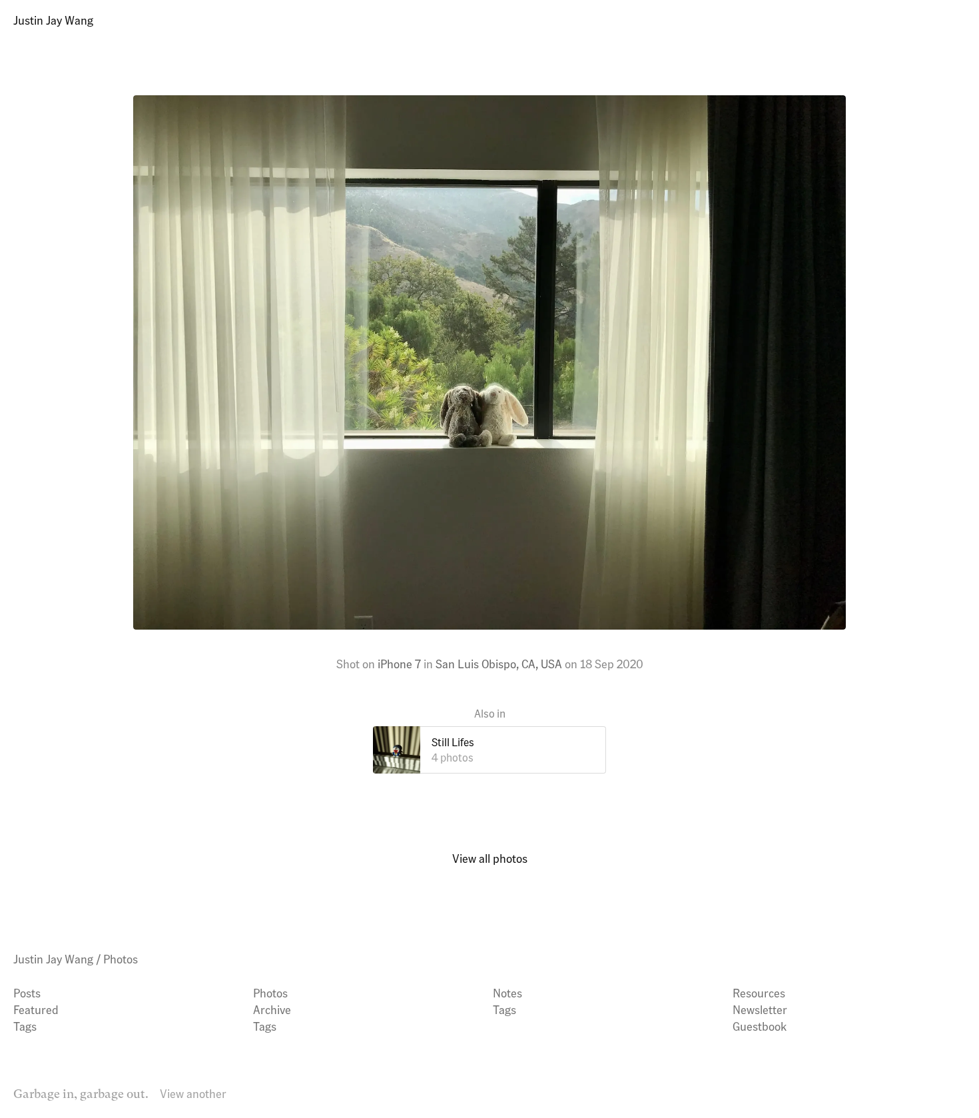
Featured (36, 1009)
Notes (507, 992)
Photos (120, 958)
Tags (25, 1025)
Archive (272, 1009)
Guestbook (760, 1025)
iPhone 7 (399, 663)
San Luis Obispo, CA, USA (499, 663)
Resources (759, 992)
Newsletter (760, 1009)
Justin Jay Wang (53, 19)
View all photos (489, 857)
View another (193, 1093)
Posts (27, 992)
